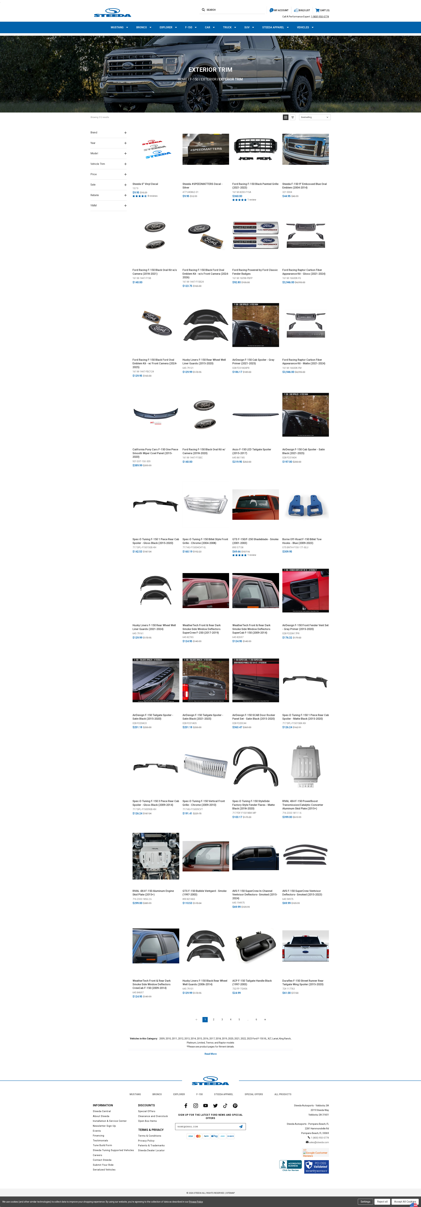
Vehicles (303, 27)
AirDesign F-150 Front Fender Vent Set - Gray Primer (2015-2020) (305, 627)
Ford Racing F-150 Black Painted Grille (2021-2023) (255, 185)
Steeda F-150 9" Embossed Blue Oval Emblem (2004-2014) (304, 185)
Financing (98, 1135)
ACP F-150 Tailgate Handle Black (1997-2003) (252, 982)
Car (207, 27)
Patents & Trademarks (151, 1145)
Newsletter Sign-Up (104, 1126)
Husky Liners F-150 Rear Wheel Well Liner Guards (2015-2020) (204, 361)
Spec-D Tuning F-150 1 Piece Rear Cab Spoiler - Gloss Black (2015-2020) (156, 541)
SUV (246, 27)
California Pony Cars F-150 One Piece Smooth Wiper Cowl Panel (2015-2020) (155, 453)
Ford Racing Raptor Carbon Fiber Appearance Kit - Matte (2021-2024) (303, 361)
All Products (282, 1094)
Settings (365, 1201)
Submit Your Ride (103, 1165)
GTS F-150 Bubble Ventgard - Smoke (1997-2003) (204, 892)
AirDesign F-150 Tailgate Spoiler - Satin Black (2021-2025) (203, 717)
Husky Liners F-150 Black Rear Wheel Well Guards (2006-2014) (205, 982)
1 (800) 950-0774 (320, 16)
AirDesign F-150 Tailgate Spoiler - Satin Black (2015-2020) (153, 717)
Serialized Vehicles (104, 1169)
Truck (227, 27)
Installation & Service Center (110, 1121)
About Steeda (101, 1116)
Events (97, 1131)
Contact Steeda (102, 1160)
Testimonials (100, 1140)
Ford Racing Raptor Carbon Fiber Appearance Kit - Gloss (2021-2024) (303, 271)
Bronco (141, 27)
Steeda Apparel (273, 27)
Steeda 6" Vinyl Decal (145, 184)
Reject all (382, 1201)
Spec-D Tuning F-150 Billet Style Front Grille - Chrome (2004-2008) (205, 541)
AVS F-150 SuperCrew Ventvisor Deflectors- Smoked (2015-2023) (302, 892)
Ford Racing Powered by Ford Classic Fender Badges (255, 271)
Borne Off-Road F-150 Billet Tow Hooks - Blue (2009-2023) (302, 541)
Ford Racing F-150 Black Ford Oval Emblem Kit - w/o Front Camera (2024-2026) (206, 273)
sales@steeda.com (319, 1142)
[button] (285, 117)
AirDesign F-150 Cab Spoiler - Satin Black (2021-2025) (303, 451)
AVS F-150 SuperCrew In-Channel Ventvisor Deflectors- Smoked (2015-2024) (254, 894)
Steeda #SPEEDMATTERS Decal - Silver (203, 185)
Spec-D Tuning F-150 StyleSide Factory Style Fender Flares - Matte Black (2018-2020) (253, 805)
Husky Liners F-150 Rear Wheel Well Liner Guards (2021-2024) (154, 627)
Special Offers (254, 1094)
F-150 (188, 27)
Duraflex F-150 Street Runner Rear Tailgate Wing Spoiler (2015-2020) (302, 982)
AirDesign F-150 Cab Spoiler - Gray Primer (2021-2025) (253, 361)
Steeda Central (102, 1111)
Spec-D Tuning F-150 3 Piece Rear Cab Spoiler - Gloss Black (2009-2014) (156, 803)
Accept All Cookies (405, 1201)
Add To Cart (156, 176)
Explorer (166, 27)
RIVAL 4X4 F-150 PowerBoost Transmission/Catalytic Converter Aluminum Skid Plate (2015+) (302, 805)
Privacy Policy (146, 1140)
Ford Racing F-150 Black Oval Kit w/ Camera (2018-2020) (204, 451)
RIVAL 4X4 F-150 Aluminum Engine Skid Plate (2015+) (153, 892)
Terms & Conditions (149, 1135)
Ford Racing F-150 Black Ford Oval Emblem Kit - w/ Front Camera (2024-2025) (155, 363)
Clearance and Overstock (153, 1116)
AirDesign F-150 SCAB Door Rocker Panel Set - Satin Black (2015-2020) (253, 717)
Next (265, 1019)
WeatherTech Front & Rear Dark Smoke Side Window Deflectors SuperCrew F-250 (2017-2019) (202, 629)
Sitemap (230, 1193)
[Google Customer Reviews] (315, 1152)
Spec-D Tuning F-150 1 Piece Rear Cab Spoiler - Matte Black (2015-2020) (305, 717)
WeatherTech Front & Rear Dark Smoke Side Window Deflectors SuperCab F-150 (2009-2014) (251, 629)
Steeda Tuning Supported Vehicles (113, 1150)
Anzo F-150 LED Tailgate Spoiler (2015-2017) (251, 451)
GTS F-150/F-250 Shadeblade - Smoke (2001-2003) (255, 541)
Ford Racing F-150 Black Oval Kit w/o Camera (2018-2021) (155, 271)
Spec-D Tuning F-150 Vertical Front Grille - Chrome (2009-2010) (204, 803)
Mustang (117, 27)
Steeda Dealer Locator (151, 1150)
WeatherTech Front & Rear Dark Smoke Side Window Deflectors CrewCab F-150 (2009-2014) (152, 984)
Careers (97, 1155)
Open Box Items (147, 1121)
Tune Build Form (102, 1145)
